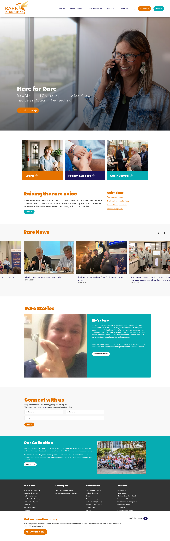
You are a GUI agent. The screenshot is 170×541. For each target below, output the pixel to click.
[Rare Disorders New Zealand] (16, 8)
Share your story (92, 499)
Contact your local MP (94, 505)
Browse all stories (101, 354)
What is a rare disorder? (32, 490)
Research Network (123, 505)
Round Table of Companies (127, 502)
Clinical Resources (30, 508)
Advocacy (27, 511)
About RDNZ (121, 490)
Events (88, 511)
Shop (88, 496)
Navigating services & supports (66, 493)
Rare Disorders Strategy (32, 499)
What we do (121, 493)
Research (27, 505)
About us (29, 212)
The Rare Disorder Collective (127, 496)
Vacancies (121, 508)
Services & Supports (115, 209)
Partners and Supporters (126, 499)
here (44, 407)
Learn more (30, 464)
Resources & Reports (31, 502)
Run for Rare (90, 508)
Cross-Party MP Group (125, 511)
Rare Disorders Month (93, 490)
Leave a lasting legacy (94, 502)
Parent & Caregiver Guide (117, 205)
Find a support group (115, 197)
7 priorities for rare (30, 496)
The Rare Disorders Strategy (118, 201)
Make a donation (92, 493)
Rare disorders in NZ (31, 493)
